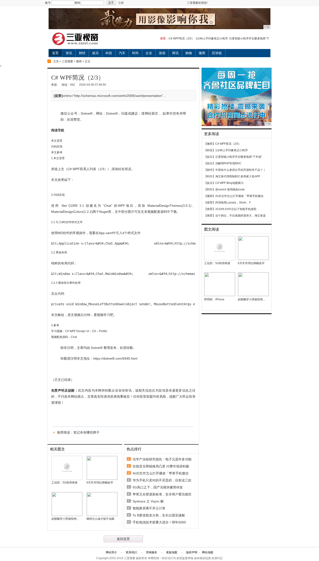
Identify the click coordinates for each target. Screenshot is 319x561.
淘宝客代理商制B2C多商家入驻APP (237, 176)
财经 (82, 53)
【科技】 (209, 150)
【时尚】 (209, 176)
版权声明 (191, 552)
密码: (77, 2)
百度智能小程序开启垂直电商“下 (249, 38)
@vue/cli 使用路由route (230, 189)
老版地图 (171, 552)
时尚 (135, 53)
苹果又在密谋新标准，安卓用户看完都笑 (162, 494)
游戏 (162, 53)
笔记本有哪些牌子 (86, 432)
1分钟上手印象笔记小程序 (211, 38)
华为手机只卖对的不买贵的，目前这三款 (162, 480)
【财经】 (209, 170)
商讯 (175, 53)
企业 (148, 53)
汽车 (122, 53)
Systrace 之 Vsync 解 (148, 501)
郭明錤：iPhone (214, 299)
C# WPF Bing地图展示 (229, 183)
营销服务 (151, 552)
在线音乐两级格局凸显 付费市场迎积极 (161, 466)
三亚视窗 (67, 61)
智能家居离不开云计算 (149, 508)
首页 (55, 53)
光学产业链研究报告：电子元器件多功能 (162, 459)
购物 (188, 53)
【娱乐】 (209, 156)
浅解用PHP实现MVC (228, 163)
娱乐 (95, 53)
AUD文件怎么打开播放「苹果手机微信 (160, 473)
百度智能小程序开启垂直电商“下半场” (238, 156)
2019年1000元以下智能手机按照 (235, 209)
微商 (202, 53)
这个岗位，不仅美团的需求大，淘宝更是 (240, 215)
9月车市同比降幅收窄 (99, 482)
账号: (48, 2)
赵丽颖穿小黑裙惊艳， (65, 518)
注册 (121, 2)
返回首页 (123, 539)
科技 (109, 53)
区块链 (217, 53)
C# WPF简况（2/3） (181, 38)
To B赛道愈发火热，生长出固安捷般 (159, 515)
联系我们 (131, 552)
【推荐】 (209, 202)
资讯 (69, 53)
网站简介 (111, 552)
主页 (56, 61)
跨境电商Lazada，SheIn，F (233, 202)
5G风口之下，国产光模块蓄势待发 (158, 487)
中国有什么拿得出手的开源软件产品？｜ (240, 170)
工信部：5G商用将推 (64, 482)
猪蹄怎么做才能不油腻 (100, 518)
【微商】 (209, 143)
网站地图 (207, 552)
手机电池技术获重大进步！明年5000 (159, 522)
